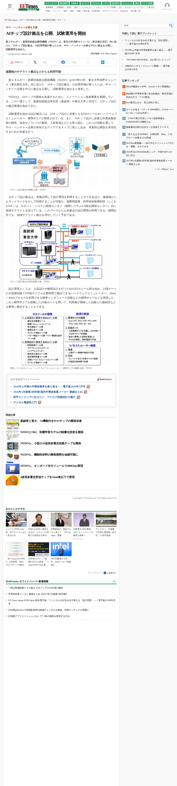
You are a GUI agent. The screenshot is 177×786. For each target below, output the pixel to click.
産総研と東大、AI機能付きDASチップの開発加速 (51, 420)
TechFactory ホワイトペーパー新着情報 (27, 581)
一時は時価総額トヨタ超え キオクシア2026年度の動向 (35, 588)
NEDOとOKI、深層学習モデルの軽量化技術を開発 (51, 432)
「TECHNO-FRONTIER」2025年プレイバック (147, 59)
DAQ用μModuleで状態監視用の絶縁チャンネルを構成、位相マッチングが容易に (48, 610)
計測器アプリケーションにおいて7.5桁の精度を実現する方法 (39, 616)
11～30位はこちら (165, 169)
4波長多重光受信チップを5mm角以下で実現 (47, 477)
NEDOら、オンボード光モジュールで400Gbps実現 (51, 465)
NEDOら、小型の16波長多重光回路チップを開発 (50, 443)
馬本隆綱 (95, 53)
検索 (171, 25)
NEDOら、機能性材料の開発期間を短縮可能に (49, 454)
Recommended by (95, 573)
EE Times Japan (11, 20)
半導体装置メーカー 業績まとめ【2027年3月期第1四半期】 (38, 594)
